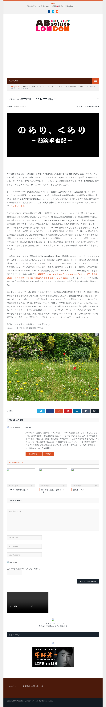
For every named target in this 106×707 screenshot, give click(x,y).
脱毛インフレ (78, 489)
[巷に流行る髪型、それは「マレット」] (53, 477)
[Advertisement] (56, 54)
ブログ (48, 454)
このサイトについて (15, 686)
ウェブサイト (33, 454)
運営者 (27, 686)
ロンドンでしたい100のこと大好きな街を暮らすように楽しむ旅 (53, 624)
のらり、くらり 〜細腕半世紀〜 (88, 106)
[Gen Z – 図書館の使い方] (21, 477)
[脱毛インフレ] (85, 477)
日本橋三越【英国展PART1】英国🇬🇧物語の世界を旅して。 (52, 6)
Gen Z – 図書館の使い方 (18, 489)
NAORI (11, 106)
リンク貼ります (17, 206)
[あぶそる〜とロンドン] (53, 25)
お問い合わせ (36, 686)
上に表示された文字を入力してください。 (24, 569)
